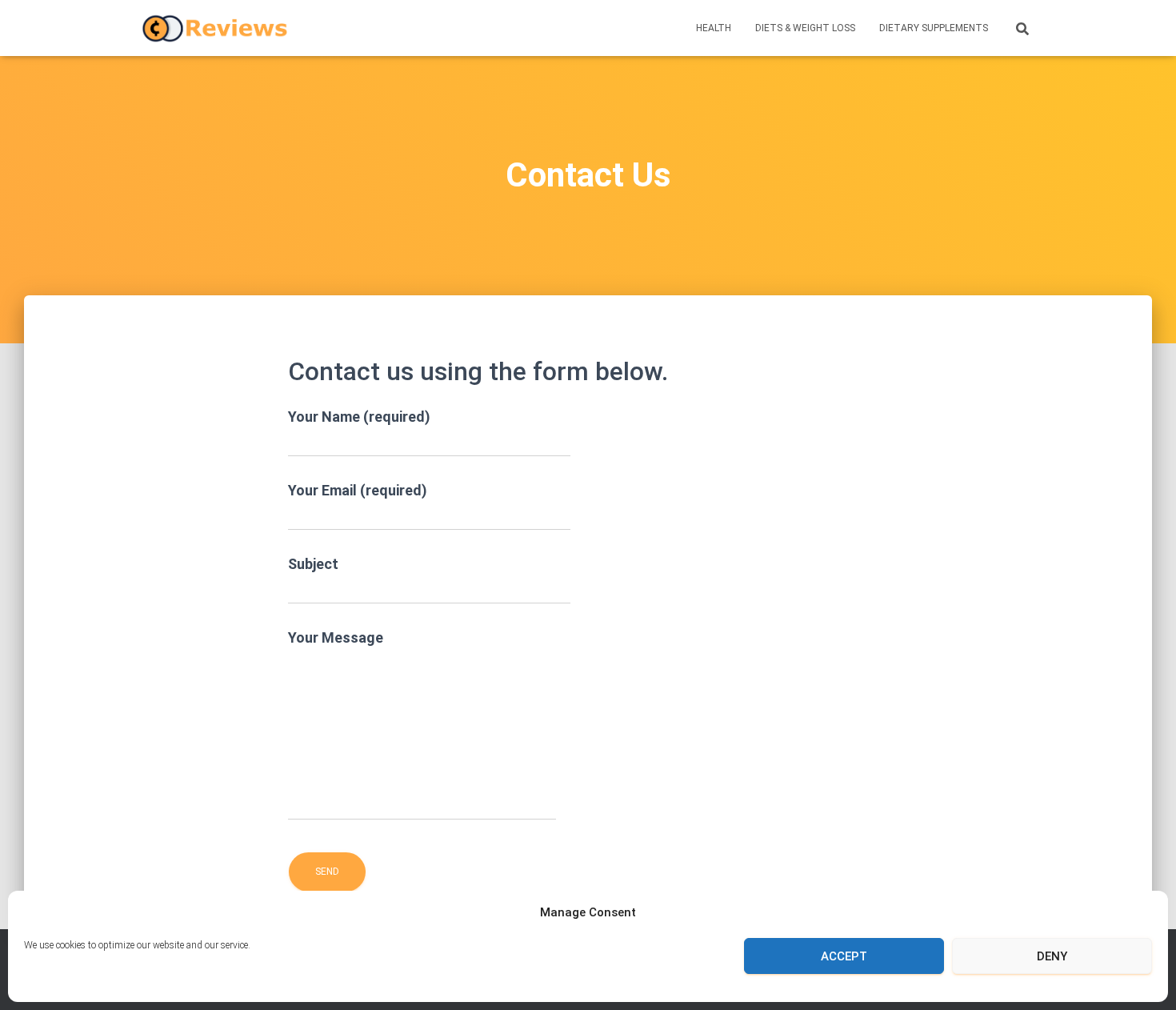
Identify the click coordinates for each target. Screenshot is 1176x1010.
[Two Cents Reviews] (215, 28)
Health (713, 28)
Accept (844, 956)
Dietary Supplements (933, 28)
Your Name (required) (359, 416)
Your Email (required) (357, 490)
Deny (1052, 956)
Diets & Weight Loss (805, 28)
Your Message (335, 637)
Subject (313, 563)
